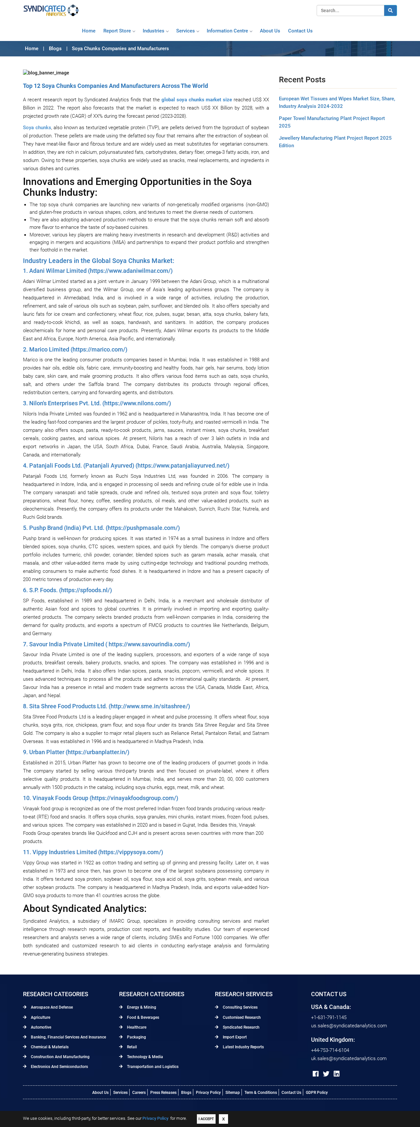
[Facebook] (316, 1074)
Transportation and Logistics (152, 1066)
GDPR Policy (317, 1092)
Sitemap (232, 1092)
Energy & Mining (141, 1007)
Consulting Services (240, 1007)
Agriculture (40, 1017)
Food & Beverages (142, 1017)
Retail (131, 1047)
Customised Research (241, 1017)
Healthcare (136, 1027)
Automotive (40, 1027)
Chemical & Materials (49, 1047)
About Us (100, 1092)
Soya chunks (37, 128)
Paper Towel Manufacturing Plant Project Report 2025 (332, 122)
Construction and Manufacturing (60, 1057)
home (88, 31)
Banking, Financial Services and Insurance (68, 1037)
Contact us (300, 31)
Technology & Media (144, 1057)
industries (153, 31)
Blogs (186, 1092)
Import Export (234, 1037)
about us (270, 31)
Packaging (136, 1037)
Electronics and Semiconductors (59, 1066)
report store (117, 31)
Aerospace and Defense (51, 1007)
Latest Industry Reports (243, 1047)
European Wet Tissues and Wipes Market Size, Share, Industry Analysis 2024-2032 (337, 102)
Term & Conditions (260, 1092)
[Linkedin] (337, 1074)
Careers (139, 1092)
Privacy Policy (208, 1092)
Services (185, 31)
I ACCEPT (206, 1119)
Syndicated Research (241, 1027)
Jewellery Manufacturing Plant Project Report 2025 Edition (335, 142)
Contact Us (291, 1092)
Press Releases (163, 1092)
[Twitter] (326, 1074)
